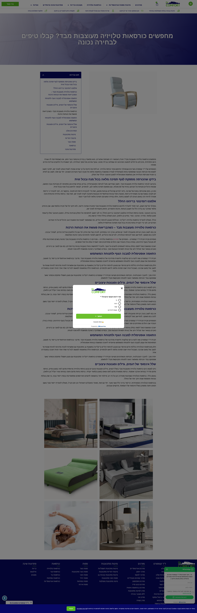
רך (116, 300)
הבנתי (71, 608)
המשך (99, 316)
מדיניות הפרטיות (82, 608)
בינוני (115, 303)
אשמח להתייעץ (112, 310)
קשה (115, 307)
